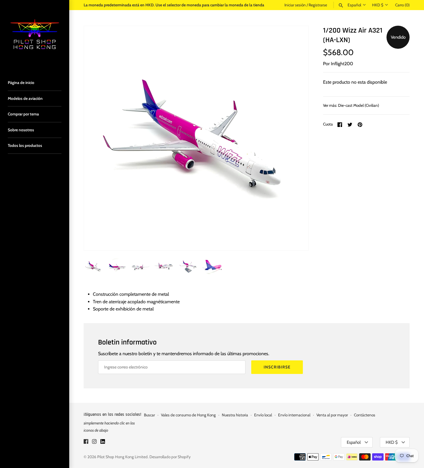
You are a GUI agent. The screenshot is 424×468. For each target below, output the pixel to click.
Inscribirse (277, 367)
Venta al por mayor (332, 415)
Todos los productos (25, 145)
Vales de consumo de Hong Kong (188, 415)
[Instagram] (94, 442)
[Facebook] (86, 442)
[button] (296, 138)
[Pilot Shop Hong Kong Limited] (34, 34)
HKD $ (377, 5)
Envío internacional (294, 415)
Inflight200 (342, 63)
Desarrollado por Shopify (170, 456)
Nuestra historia (235, 415)
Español (354, 5)
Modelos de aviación (25, 98)
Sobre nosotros (21, 130)
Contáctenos (364, 415)
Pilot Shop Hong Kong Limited (122, 456)
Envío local (263, 415)
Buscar (149, 415)
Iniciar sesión (295, 5)
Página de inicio (21, 82)
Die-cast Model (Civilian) (358, 105)
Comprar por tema (23, 114)
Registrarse (318, 5)
